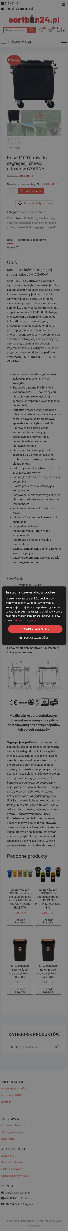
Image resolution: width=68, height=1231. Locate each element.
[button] (34, 638)
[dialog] (34, 615)
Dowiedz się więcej (27, 620)
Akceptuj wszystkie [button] (35, 628)
